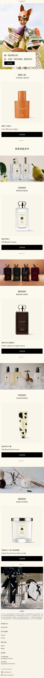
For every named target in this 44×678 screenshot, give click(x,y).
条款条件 (3, 645)
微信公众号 (3, 635)
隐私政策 (3, 648)
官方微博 (3, 637)
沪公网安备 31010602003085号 (8, 675)
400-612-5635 (4, 663)
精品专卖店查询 (4, 627)
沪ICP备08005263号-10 (7, 672)
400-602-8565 (4, 658)
